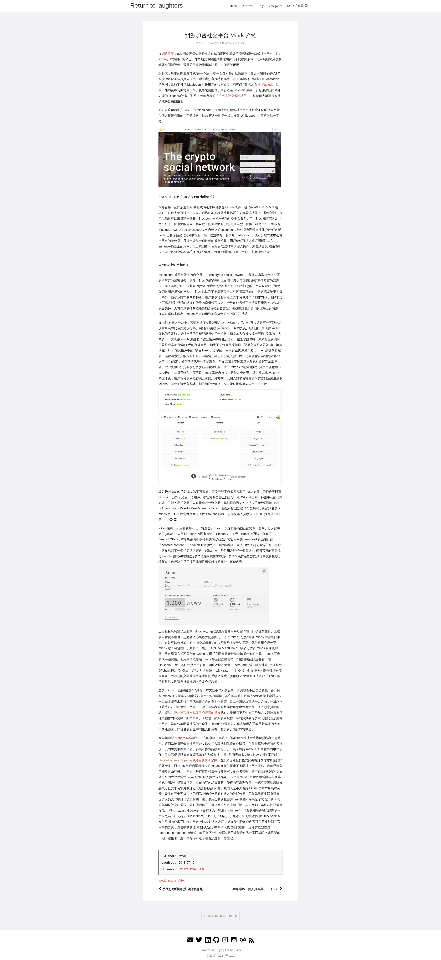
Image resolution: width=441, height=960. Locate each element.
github (229, 207)
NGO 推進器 (296, 6)
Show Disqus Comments (221, 915)
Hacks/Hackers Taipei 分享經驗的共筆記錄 (187, 760)
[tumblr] (225, 940)
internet (214, 43)
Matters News (184, 737)
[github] (216, 940)
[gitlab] (243, 940)
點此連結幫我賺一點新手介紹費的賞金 (194, 712)
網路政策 (168, 53)
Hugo (218, 950)
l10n (182, 880)
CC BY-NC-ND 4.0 (191, 869)
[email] (190, 940)
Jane (239, 950)
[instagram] (234, 940)
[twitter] (199, 940)
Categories (275, 6)
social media (168, 880)
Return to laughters (156, 5)
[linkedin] (208, 940)
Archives (247, 6)
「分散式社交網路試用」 (233, 95)
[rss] (251, 940)
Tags (261, 6)
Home (233, 6)
